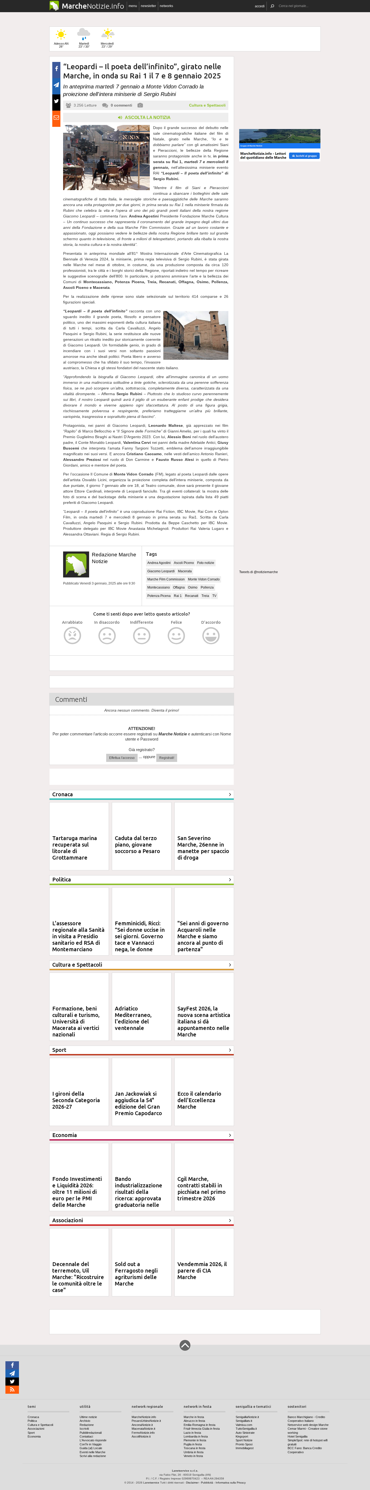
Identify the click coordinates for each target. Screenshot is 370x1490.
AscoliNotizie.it (141, 1436)
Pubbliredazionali (91, 1432)
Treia (205, 596)
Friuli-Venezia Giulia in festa (202, 1428)
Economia (34, 1436)
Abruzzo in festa (194, 1420)
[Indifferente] (142, 636)
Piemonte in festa (195, 1440)
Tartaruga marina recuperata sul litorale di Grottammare (74, 848)
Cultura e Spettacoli (207, 105)
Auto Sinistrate (245, 1432)
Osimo (192, 587)
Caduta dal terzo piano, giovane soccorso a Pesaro (137, 844)
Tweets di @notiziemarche (258, 572)
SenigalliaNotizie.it (247, 1417)
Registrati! (166, 758)
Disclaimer (192, 1482)
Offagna (179, 587)
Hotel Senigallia (297, 1436)
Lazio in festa (192, 1432)
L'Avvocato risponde (93, 1440)
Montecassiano (158, 587)
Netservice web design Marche (308, 1424)
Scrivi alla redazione (93, 1456)
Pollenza (207, 587)
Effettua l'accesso (122, 758)
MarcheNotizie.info (144, 1417)
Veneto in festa (193, 1456)
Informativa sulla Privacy (231, 1482)
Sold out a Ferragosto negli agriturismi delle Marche (136, 1274)
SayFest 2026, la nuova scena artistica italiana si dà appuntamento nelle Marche (203, 1021)
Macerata (185, 571)
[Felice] (176, 636)
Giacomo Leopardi (161, 571)
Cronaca (33, 1417)
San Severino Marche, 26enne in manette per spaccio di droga (203, 848)
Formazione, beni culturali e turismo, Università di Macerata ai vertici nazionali (76, 1021)
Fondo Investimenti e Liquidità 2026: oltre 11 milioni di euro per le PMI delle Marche (77, 1192)
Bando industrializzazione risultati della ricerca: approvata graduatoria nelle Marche (138, 1195)
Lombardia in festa (196, 1436)
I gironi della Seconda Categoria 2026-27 (76, 1100)
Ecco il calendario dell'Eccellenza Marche (199, 1100)
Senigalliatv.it (244, 1420)
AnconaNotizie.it (142, 1424)
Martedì (84, 45)
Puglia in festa (193, 1444)
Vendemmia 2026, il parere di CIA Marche (202, 1270)
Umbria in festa (193, 1452)
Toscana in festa (194, 1448)
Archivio (85, 1420)
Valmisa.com (244, 1424)
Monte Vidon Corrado (204, 579)
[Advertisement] (279, 90)
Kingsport (242, 1436)
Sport (31, 1432)
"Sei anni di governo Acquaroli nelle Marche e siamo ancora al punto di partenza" (203, 936)
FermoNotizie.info (143, 1432)
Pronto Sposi (244, 1444)
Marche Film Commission (166, 579)
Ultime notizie (88, 1417)
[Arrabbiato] (72, 636)
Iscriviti (84, 1428)
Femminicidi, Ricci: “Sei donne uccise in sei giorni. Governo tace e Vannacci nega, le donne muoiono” (140, 939)
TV (214, 596)
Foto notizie (205, 563)
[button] (260, 6)
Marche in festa (194, 1417)
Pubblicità (207, 1482)
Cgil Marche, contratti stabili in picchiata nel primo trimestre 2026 (201, 1188)
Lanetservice (151, 1482)
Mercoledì (107, 45)
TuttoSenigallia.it (246, 1428)
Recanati (191, 596)
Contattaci (86, 1436)
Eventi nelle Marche (92, 1452)
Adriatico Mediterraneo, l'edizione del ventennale (133, 1018)
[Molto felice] (211, 636)
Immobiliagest (245, 1448)
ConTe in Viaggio (91, 1444)
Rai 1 (178, 596)
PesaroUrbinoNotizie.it (146, 1420)
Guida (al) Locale (91, 1448)
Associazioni (36, 1428)
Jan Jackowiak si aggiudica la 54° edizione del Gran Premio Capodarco (138, 1103)
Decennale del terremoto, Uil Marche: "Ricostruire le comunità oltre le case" (78, 1277)
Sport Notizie (244, 1440)
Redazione (87, 1424)
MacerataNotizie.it (143, 1428)
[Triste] (107, 636)
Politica (32, 1420)
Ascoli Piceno (184, 563)
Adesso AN (61, 45)
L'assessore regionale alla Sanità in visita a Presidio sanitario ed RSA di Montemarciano (78, 936)
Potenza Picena (159, 596)
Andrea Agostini (159, 563)
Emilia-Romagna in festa (199, 1424)
